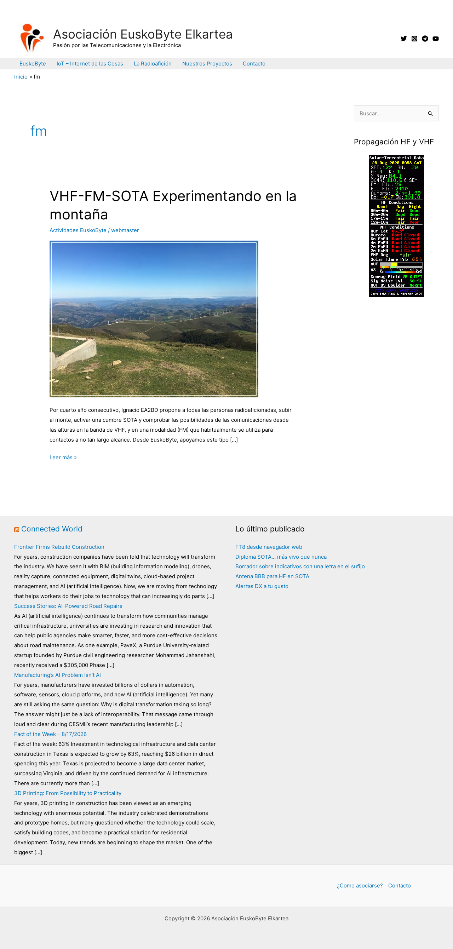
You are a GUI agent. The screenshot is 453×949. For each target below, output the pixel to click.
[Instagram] (414, 38)
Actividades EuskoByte (78, 230)
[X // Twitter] (404, 38)
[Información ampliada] (396, 225)
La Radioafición (153, 63)
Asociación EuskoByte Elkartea (143, 34)
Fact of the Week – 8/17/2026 (50, 734)
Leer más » (63, 458)
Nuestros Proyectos (207, 63)
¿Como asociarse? (360, 885)
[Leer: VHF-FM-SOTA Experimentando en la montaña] (154, 318)
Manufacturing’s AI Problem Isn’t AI (57, 675)
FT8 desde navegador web (268, 546)
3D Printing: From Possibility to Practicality (67, 793)
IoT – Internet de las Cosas (90, 63)
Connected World (51, 528)
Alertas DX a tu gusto (261, 586)
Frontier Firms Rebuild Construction (59, 546)
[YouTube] (435, 38)
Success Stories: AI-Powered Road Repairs (68, 606)
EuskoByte (32, 63)
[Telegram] (425, 38)
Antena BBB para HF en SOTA (272, 576)
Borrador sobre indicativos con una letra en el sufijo (300, 566)
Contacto (254, 63)
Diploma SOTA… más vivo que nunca (281, 556)
